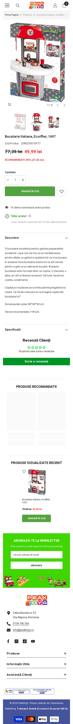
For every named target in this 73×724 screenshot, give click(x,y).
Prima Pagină (12, 15)
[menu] (7, 5)
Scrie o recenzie (36, 361)
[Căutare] (18, 5)
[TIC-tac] (25, 641)
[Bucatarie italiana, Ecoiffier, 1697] (36, 482)
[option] (36, 64)
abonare (36, 565)
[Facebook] (8, 641)
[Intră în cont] (55, 5)
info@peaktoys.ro (23, 629)
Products (27, 15)
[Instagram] (16, 641)
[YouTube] (33, 641)
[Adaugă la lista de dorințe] (61, 191)
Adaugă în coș (30, 191)
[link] (21, 435)
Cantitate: (10, 172)
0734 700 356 (21, 623)
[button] (57, 105)
